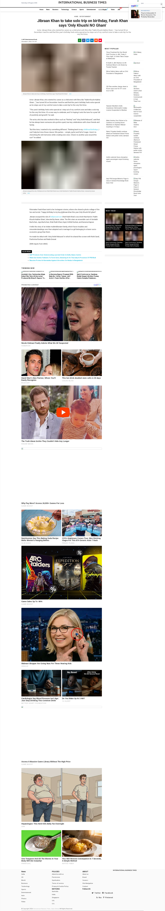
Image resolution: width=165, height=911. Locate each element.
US (22, 877)
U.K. (53, 900)
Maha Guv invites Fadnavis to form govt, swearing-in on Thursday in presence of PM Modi (63, 258)
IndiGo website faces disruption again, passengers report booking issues (117, 159)
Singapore (55, 897)
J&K (119, 9)
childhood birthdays (90, 129)
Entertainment (91, 9)
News (48, 9)
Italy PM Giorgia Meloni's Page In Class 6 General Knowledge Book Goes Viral (117, 181)
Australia (55, 891)
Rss (100, 897)
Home (41, 9)
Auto (23, 895)
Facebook (108, 893)
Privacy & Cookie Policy (60, 886)
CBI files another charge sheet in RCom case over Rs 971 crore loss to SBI (117, 89)
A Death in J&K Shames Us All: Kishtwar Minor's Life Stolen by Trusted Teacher (116, 65)
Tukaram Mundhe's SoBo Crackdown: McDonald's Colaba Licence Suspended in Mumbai (116, 108)
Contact (85, 886)
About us (85, 874)
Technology (65, 9)
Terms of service (58, 883)
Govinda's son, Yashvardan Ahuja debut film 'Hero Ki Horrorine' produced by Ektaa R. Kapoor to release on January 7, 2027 (33, 277)
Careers (85, 880)
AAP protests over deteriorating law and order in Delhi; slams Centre (55, 255)
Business (55, 9)
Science (74, 9)
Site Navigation (87, 883)
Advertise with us (58, 874)
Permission (56, 877)
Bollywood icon (56, 217)
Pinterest (108, 897)
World (23, 880)
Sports (82, 9)
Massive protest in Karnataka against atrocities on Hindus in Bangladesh (56, 260)
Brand (84, 877)
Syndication (56, 880)
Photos (23, 898)
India (23, 874)
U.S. (53, 903)
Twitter (97, 893)
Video (113, 9)
